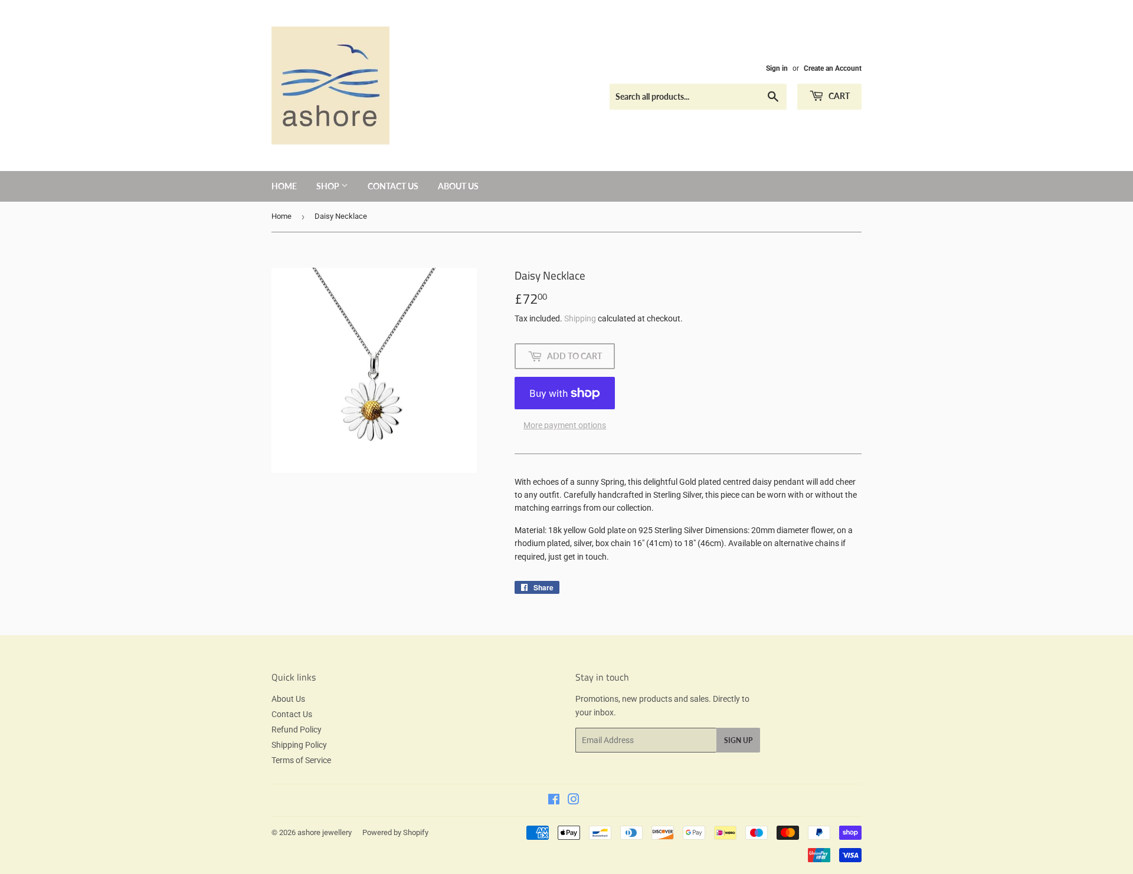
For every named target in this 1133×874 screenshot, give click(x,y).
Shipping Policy (299, 745)
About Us (458, 186)
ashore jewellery (324, 832)
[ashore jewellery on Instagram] (573, 801)
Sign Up (738, 740)
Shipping (580, 318)
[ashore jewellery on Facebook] (554, 801)
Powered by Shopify (395, 832)
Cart (838, 96)
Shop (328, 186)
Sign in (777, 68)
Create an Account (833, 68)
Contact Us (393, 186)
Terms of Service (301, 760)
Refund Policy (296, 729)
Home (284, 186)
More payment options (564, 425)
